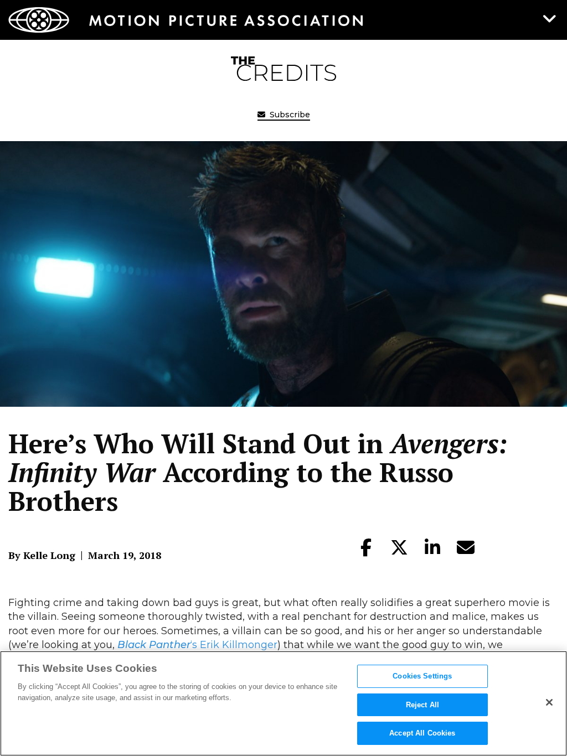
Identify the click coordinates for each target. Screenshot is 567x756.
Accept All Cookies (422, 733)
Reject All (422, 705)
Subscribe (288, 115)
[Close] (549, 702)
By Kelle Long (41, 555)
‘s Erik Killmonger (197, 645)
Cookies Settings (422, 676)
